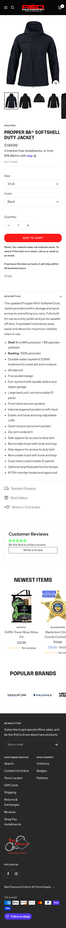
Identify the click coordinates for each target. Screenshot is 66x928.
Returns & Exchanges (11, 802)
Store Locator (13, 778)
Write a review (33, 550)
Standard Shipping (23, 488)
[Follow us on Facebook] (8, 874)
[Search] (12, 7)
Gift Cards (11, 785)
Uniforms (43, 763)
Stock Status (19, 497)
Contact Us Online (16, 771)
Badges (42, 771)
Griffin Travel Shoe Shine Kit (21, 634)
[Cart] (60, 7)
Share (8, 276)
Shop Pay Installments (12, 821)
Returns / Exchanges (26, 507)
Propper (10, 125)
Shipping (10, 792)
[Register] (56, 744)
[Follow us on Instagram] (16, 874)
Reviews (9, 812)
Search (9, 763)
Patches (42, 778)
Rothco (21, 627)
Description (12, 296)
